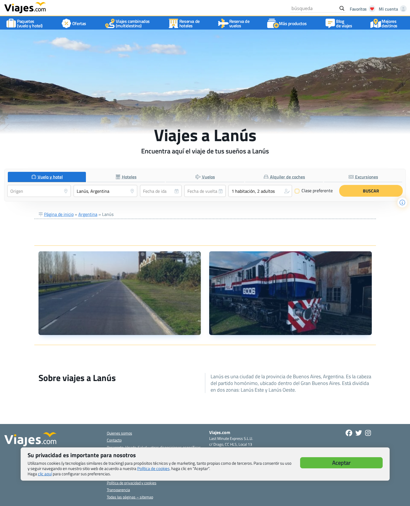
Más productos (293, 23)
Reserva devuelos (239, 23)
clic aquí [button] (45, 474)
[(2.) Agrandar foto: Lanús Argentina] (290, 293)
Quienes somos (119, 433)
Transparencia (118, 490)
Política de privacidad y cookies (131, 483)
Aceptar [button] (341, 462)
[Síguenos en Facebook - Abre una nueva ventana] (349, 433)
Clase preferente (314, 190)
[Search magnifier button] (342, 8)
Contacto (114, 440)
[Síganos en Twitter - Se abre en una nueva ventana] (358, 433)
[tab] (47, 177)
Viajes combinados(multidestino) (133, 23)
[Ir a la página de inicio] (25, 7)
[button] (260, 191)
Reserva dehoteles (189, 23)
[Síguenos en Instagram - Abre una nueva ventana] (368, 433)
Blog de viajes (344, 23)
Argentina (87, 214)
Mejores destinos (389, 23)
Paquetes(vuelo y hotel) (30, 23)
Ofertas (79, 23)
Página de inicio (59, 214)
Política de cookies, (153, 468)
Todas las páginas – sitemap (130, 497)
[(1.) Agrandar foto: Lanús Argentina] (119, 293)
